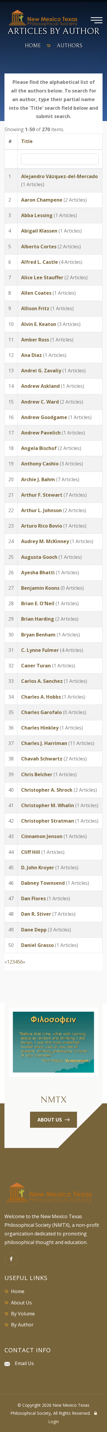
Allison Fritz (35, 308)
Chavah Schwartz (41, 758)
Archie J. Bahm (38, 479)
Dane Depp (34, 929)
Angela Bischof (39, 448)
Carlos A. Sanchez (42, 681)
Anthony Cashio (40, 463)
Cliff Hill (30, 852)
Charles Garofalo (41, 712)
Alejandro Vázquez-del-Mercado (59, 176)
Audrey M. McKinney (45, 541)
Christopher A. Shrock (47, 790)
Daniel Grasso (37, 945)
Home (17, 1291)
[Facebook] (11, 1258)
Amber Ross (35, 339)
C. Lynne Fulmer (40, 650)
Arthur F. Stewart (41, 495)
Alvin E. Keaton (38, 324)
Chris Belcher (36, 774)
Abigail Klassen (39, 231)
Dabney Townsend (43, 883)
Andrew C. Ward (40, 402)
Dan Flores (33, 898)
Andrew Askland (40, 386)
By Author (22, 1324)
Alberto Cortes (38, 246)
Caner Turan (36, 665)
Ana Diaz (31, 355)
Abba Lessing (37, 215)
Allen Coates (36, 293)
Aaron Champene (41, 200)
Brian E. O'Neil (37, 603)
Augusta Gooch (39, 557)
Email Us (24, 1363)
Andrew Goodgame (44, 417)
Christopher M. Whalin (47, 805)
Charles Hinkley (40, 727)
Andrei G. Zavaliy (41, 370)
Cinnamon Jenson (41, 836)
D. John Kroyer (37, 867)
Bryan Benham (38, 634)
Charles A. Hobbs (41, 697)
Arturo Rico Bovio (41, 526)
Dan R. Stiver (36, 914)
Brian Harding (37, 619)
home (33, 46)
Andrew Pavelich (41, 432)
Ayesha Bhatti (38, 572)
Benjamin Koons (40, 588)
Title (27, 141)
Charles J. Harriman (44, 743)
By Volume (23, 1313)
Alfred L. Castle (39, 262)
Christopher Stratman (47, 821)
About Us (21, 1302)
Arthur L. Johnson (41, 510)
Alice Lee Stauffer (42, 277)
